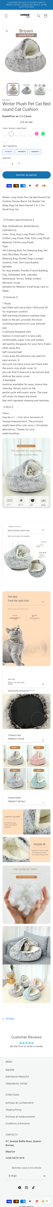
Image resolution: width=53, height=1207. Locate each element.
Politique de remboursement (20, 1116)
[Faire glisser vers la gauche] (3, 90)
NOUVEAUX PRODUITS (17, 1076)
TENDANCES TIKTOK (16, 1083)
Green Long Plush (17, 133)
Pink (36, 133)
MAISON (10, 1070)
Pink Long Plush (4, 140)
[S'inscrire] (44, 1176)
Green (43, 133)
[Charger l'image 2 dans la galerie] (26, 89)
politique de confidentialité (19, 1103)
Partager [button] (10, 1018)
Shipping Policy (13, 1110)
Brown (23, 133)
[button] (6, 15)
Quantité (6, 158)
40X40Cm (21, 151)
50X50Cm (8, 151)
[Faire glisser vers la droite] (50, 90)
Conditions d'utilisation (18, 1123)
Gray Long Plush (30, 133)
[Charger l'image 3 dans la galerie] (40, 89)
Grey (4, 133)
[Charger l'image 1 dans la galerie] (13, 89)
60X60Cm (35, 151)
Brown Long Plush (11, 133)
